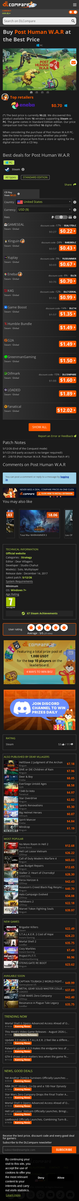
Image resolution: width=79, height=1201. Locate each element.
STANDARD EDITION (35, 177)
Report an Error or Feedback (56, 436)
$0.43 (67, 248)
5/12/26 (27, 577)
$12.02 (65, 410)
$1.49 (67, 327)
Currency (9, 210)
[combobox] (43, 202)
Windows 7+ (18, 590)
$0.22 (67, 231)
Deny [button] (41, 1177)
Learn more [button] (13, 1195)
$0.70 (67, 281)
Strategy (26, 557)
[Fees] (61, 217)
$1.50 (67, 360)
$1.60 (67, 380)
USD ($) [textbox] (24, 209)
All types (11, 177)
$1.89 (67, 393)
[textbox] (30, 202)
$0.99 (67, 297)
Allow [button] (60, 1177)
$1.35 (67, 314)
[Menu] (74, 5)
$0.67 (67, 264)
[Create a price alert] (73, 63)
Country (9, 202)
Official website (16, 553)
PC (10, 162)
